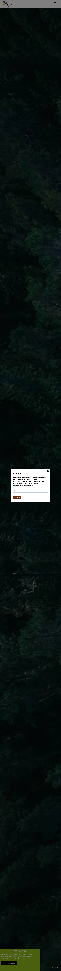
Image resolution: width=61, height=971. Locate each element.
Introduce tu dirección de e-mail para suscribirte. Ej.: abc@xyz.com (27, 494)
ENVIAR (17, 497)
